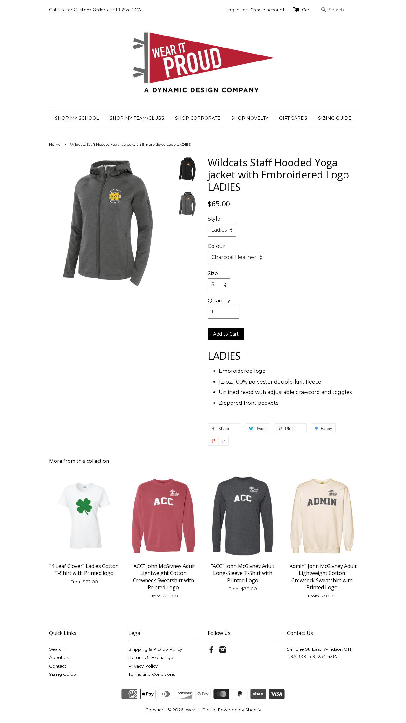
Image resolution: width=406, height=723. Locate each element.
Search (56, 649)
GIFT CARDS (293, 118)
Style (214, 219)
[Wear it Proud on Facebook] (211, 650)
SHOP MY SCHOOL (77, 118)
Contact (57, 665)
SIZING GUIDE (334, 118)
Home (54, 144)
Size (213, 273)
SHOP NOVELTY (249, 118)
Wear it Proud (200, 709)
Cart (306, 10)
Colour (216, 246)
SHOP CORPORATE (197, 118)
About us (59, 657)
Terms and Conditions (151, 674)
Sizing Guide (62, 674)
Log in (232, 10)
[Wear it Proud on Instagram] (222, 650)
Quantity (219, 301)
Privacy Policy (143, 665)
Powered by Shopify (239, 709)
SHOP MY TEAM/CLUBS (137, 118)
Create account (267, 10)
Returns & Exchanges (151, 657)
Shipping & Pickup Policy (155, 649)
